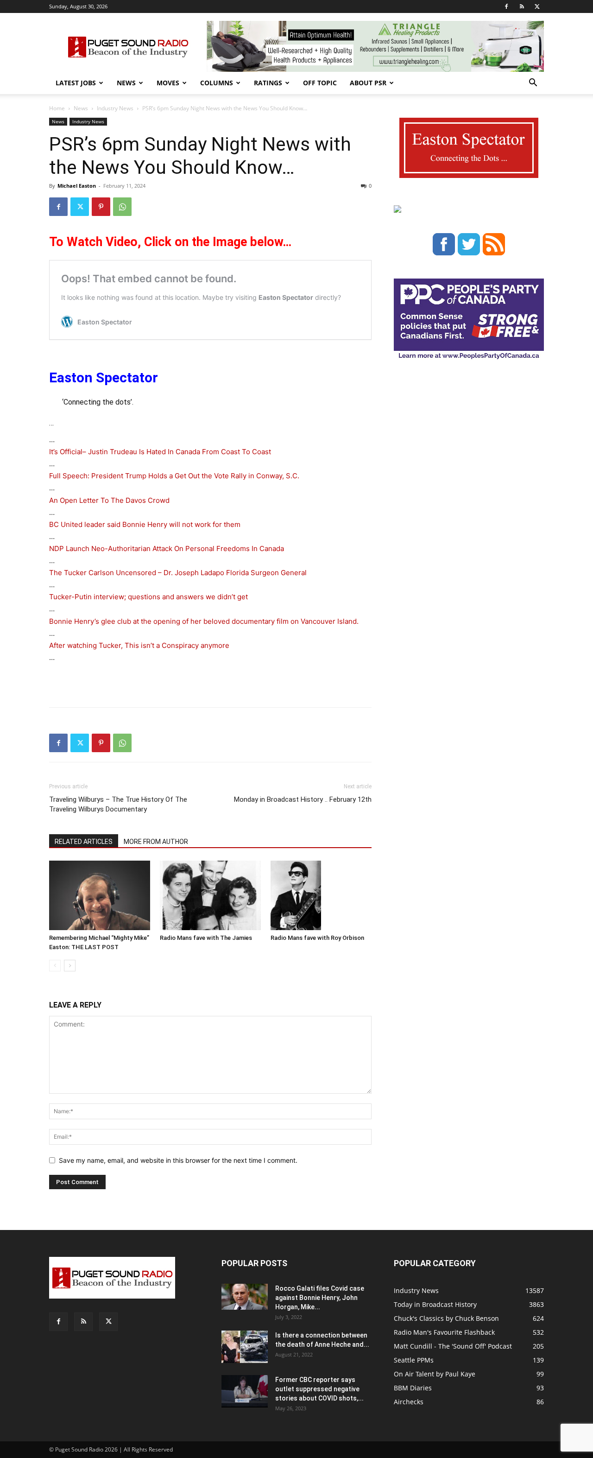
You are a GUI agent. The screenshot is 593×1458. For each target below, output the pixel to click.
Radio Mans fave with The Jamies (206, 937)
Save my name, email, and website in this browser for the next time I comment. (178, 1160)
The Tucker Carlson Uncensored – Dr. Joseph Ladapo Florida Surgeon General (178, 572)
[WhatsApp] (122, 206)
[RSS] (522, 6)
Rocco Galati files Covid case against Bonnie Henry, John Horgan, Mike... (319, 1298)
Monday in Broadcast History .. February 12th (303, 799)
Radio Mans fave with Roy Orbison (317, 937)
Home (57, 108)
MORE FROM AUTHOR (156, 841)
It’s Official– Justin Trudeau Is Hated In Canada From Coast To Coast (160, 451)
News (126, 82)
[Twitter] (537, 6)
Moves (168, 82)
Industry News (115, 108)
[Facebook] (506, 6)
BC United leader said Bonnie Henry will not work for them (144, 524)
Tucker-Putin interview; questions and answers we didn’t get (148, 596)
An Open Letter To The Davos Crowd (109, 500)
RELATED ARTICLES (84, 841)
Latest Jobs (76, 82)
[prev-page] (55, 965)
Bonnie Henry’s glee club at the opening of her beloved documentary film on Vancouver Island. (204, 621)
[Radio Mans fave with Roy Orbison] (321, 895)
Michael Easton (76, 185)
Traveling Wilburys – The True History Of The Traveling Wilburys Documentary (118, 804)
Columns (216, 82)
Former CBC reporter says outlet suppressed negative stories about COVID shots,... (319, 1389)
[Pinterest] (101, 206)
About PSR (368, 82)
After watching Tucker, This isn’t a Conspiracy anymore (139, 645)
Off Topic (320, 82)
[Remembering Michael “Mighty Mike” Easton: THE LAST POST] (99, 895)
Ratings (268, 82)
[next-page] (70, 965)
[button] (533, 83)
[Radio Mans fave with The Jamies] (210, 895)
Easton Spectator (103, 377)
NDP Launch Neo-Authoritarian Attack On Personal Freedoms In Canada (166, 548)
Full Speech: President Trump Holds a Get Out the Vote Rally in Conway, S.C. (174, 475)
